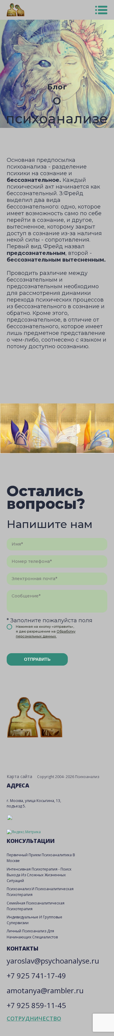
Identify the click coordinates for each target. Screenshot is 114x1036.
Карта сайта (19, 776)
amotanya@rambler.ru (45, 990)
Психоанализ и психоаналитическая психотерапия (40, 891)
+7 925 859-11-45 (36, 1005)
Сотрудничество (34, 1018)
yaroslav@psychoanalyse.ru (53, 961)
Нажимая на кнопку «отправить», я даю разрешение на (45, 631)
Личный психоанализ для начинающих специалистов (32, 933)
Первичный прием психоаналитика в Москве (41, 857)
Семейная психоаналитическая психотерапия (35, 906)
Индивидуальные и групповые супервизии (34, 919)
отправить (37, 659)
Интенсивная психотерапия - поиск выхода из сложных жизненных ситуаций (39, 875)
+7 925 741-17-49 (36, 976)
